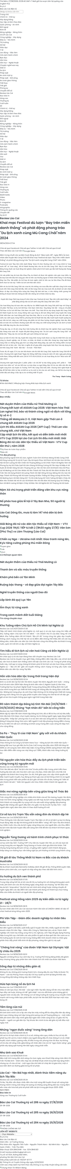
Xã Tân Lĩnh (45, 468)
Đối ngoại (4, 27)
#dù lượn (35, 383)
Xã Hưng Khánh (14, 473)
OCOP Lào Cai (6, 35)
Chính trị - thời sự (7, 17)
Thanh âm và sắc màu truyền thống (23, 569)
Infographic (5, 207)
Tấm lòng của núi (11, 1007)
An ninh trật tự (6, 75)
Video (2, 197)
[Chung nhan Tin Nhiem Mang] (13, 1167)
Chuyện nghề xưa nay (9, 65)
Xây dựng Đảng (6, 19)
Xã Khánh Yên (31, 480)
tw (7, 1137)
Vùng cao (4, 98)
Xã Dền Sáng (19, 478)
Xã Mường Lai (8, 470)
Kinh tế (3, 29)
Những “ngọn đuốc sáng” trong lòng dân (26, 1029)
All (1, 106)
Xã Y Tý (28, 478)
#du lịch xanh (45, 383)
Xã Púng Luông (6, 460)
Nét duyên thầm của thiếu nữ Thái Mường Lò (28, 404)
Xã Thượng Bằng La (34, 463)
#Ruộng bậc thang (22, 383)
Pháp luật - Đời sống (9, 78)
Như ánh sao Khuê (11, 1052)
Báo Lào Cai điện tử (8, 9)
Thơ (1, 156)
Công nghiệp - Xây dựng (10, 37)
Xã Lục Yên (35, 468)
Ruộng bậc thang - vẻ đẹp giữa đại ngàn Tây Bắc (31, 584)
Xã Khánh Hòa (56, 468)
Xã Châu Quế (17, 465)
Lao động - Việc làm (8, 52)
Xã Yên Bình (54, 470)
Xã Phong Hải (16, 475)
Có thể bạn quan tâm (11, 555)
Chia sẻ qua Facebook (9, 248)
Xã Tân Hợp (54, 465)
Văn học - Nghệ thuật (9, 62)
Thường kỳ (4, 101)
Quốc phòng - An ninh (9, 24)
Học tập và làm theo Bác (10, 22)
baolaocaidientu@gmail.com (18, 1152)
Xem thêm (4, 1090)
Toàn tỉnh (37, 458)
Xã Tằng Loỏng (54, 475)
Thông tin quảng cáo (9, 210)
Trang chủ (4, 14)
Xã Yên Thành (33, 470)
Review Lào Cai (6, 93)
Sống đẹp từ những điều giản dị (20, 966)
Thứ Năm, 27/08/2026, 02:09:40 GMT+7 (16, 1)
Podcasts (4, 205)
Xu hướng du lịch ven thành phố (20, 876)
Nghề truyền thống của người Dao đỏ (24, 592)
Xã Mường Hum (6, 478)
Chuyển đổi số (6, 90)
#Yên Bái (4, 383)
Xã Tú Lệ (16, 460)
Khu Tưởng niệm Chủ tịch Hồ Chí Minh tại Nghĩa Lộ (32, 625)
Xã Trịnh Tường (49, 478)
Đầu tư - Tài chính (7, 40)
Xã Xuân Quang (28, 475)
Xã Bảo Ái (63, 470)
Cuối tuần (4, 103)
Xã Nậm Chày (62, 478)
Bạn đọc (3, 57)
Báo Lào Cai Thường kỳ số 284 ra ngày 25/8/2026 (31, 1122)
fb (1, 6)
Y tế (1, 50)
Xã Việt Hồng (40, 473)
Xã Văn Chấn (20, 463)
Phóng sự (4, 88)
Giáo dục (4, 47)
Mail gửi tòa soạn (39, 1)
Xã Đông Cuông (42, 465)
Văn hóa (3, 60)
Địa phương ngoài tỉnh (10, 458)
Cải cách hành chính (9, 55)
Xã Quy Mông (52, 473)
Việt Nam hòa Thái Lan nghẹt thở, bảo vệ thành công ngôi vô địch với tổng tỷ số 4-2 (35, 411)
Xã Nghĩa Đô (44, 483)
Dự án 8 (3, 215)
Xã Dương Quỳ (54, 480)
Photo (2, 200)
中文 (8, 4)
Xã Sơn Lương (9, 463)
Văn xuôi (3, 154)
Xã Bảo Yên (34, 483)
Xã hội (2, 45)
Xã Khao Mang (47, 458)
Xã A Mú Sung (37, 478)
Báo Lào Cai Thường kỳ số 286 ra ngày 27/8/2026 (31, 1102)
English (3, 4)
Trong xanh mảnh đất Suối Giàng (21, 615)
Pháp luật (4, 73)
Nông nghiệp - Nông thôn (11, 32)
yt (3, 6)
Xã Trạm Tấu (25, 460)
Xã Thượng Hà (56, 483)
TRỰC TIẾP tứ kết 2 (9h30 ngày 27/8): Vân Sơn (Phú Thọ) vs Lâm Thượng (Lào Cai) (35, 527)
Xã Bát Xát (12, 480)
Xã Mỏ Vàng (12, 468)
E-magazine (5, 202)
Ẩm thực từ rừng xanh (14, 607)
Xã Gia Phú (65, 475)
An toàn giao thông (8, 80)
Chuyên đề (4, 212)
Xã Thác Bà (44, 470)
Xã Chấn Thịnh (49, 463)
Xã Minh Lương (10, 483)
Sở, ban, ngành (26, 458)
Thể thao (4, 83)
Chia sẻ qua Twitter (28, 248)
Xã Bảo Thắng (41, 475)
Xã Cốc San (63, 473)
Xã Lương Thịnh (28, 473)
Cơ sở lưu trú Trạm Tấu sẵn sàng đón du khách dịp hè (34, 814)
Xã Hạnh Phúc (37, 460)
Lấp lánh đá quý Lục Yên (15, 600)
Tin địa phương (8, 455)
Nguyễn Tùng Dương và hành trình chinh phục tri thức (34, 837)
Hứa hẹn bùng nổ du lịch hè (17, 984)
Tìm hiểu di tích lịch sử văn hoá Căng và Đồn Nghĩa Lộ (34, 651)
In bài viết (41, 248)
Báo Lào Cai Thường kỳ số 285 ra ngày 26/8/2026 (31, 1112)
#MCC (11, 383)
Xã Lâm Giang (29, 465)
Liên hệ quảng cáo (55, 1)
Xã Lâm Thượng (24, 468)
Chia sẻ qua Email (53, 248)
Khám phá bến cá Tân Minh (17, 577)
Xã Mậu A (63, 465)
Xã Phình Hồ (49, 460)
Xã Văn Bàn (43, 480)
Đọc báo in (4, 95)
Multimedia (5, 195)
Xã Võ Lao (21, 480)
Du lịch (3, 70)
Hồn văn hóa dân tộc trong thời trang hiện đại (29, 676)
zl (5, 6)
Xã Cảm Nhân (20, 470)
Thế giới (3, 85)
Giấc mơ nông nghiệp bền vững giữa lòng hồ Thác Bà (34, 791)
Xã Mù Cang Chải (61, 458)
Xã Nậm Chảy (23, 483)
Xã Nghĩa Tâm (62, 463)
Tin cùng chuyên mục (11, 618)
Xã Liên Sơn (59, 460)
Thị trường (4, 42)
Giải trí (3, 68)
